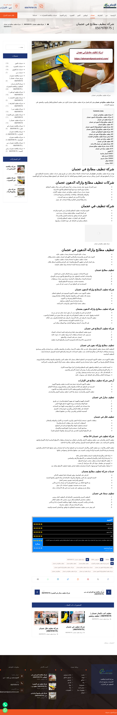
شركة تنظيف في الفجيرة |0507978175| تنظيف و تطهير (39, 686)
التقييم (110, 151)
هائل (109, 161)
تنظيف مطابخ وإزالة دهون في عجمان (101, 134)
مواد (70, 685)
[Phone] (5, 704)
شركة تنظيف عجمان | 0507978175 (75, 559)
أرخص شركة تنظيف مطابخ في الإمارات (100, 136)
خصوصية (81, 685)
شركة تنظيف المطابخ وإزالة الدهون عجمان (99, 127)
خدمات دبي (19, 73)
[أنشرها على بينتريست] (88, 579)
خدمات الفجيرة (18, 66)
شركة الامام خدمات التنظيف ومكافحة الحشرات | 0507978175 (14, 86)
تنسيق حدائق (67, 677)
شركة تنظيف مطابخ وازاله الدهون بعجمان (99, 129)
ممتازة (109, 163)
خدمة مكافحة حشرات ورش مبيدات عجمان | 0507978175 (16, 78)
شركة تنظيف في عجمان (105, 120)
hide (101, 111)
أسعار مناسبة (106, 153)
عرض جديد (81, 687)
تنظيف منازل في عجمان (104, 139)
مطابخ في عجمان (56, 571)
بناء (83, 682)
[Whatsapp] (5, 710)
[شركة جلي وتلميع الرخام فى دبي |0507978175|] (21, 191)
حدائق (82, 680)
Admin (107, 559)
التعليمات (68, 690)
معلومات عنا (80, 690)
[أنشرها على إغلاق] (98, 579)
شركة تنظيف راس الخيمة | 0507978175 (14, 116)
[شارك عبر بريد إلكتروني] (37, 579)
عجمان (93, 174)
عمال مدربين (107, 158)
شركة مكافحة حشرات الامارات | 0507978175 (15, 133)
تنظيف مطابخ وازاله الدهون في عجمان (101, 122)
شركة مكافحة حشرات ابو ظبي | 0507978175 (15, 127)
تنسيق (69, 680)
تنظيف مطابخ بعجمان (84, 563)
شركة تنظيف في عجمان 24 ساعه (102, 144)
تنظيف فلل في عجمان (105, 141)
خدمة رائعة (107, 156)
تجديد (82, 675)
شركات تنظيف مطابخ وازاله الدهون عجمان (100, 117)
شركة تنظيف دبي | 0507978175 (17, 110)
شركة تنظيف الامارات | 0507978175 (15, 99)
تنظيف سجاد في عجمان (104, 149)
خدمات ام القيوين (17, 69)
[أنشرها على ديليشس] (67, 579)
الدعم (69, 682)
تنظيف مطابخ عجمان (105, 124)
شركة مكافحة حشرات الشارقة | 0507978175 (15, 138)
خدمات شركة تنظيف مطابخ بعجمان (101, 146)
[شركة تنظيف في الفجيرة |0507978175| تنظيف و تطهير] (21, 180)
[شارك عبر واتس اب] (47, 579)
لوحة (83, 677)
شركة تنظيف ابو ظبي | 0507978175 (16, 93)
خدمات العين (19, 63)
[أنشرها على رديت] (78, 579)
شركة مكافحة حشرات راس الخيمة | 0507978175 (14, 150)
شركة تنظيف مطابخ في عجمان (103, 115)
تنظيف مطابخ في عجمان (58, 563)
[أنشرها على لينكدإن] (58, 579)
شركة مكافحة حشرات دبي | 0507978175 (15, 144)
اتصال (82, 693)
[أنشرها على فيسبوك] (108, 579)
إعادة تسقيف (67, 675)
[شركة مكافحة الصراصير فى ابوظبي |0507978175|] (21, 169)
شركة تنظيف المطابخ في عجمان (102, 132)
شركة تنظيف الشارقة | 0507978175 (15, 104)
